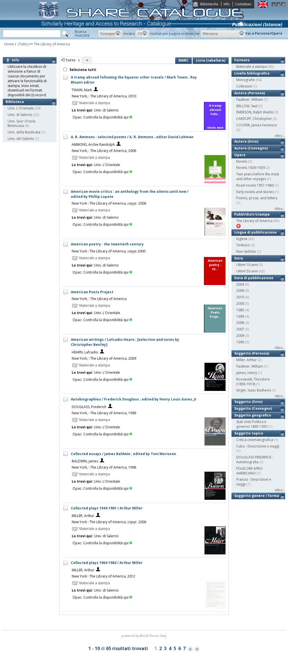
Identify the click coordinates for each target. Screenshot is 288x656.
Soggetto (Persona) (251, 353)
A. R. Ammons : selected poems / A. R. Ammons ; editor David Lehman (132, 137)
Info (227, 4)
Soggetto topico (248, 433)
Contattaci (243, 4)
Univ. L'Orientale (21, 108)
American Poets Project (92, 292)
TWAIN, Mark (82, 90)
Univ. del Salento (21, 138)
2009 (240, 335)
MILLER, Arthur (83, 515)
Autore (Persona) (249, 93)
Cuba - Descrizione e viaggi (257, 446)
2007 (240, 329)
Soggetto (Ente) (248, 401)
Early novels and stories (255, 191)
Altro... (280, 135)
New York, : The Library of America (99, 298)
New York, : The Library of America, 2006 (104, 150)
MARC (183, 60)
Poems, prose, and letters (256, 198)
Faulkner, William (249, 99)
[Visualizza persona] (96, 90)
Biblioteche (209, 4)
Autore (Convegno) (251, 148)
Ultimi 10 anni (247, 264)
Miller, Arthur (246, 359)
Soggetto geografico (252, 415)
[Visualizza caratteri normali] (278, 5)
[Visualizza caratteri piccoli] (274, 5)
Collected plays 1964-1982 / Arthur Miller (107, 562)
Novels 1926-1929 (250, 167)
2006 (240, 290)
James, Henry (246, 372)
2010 (240, 297)
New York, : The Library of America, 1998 (104, 467)
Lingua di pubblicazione (255, 232)
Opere (240, 155)
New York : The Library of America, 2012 (103, 576)
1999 (240, 316)
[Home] (142, 38)
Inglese (242, 238)
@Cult (145, 635)
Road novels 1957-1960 (255, 185)
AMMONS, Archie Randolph (93, 144)
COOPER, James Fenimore (256, 125)
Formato (242, 60)
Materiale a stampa (251, 66)
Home (9, 44)
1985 (240, 310)
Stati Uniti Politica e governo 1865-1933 (251, 424)
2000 (240, 303)
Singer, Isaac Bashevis (253, 390)
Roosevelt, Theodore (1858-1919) (253, 381)
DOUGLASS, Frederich (89, 406)
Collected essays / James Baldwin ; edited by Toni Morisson (123, 453)
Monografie (245, 79)
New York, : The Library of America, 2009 (104, 358)
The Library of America (52, 44)
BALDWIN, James (85, 461)
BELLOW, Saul (247, 106)
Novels (241, 161)
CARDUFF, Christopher (254, 118)
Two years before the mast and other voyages (257, 176)
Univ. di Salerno (20, 114)
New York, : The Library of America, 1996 (104, 413)
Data (238, 258)
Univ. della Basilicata (24, 132)
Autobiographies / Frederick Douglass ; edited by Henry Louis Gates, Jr (134, 399)
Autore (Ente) (246, 141)
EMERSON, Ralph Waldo (254, 112)
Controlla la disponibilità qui (106, 117)
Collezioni (244, 86)
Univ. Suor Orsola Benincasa (21, 123)
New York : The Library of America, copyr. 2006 (109, 203)
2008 (240, 322)
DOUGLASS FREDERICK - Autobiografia (254, 459)
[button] (110, 33)
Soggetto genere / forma (256, 495)
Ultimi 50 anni (247, 271)
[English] (263, 6)
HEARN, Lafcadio (85, 352)
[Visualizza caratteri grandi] (283, 5)
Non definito (246, 251)
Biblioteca (15, 101)
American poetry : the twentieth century (107, 244)
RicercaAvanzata (82, 33)
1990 (240, 342)
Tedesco (243, 245)
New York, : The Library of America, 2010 (104, 96)
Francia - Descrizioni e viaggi (253, 482)
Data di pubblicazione (253, 278)
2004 (240, 284)
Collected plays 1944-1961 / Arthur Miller (107, 508)
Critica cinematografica (254, 439)
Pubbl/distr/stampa (252, 214)
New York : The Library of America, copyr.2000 (108, 251)
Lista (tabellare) (210, 60)
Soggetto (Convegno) (253, 408)
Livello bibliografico (252, 73)
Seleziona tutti (82, 69)
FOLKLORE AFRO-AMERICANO (249, 471)
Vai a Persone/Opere (263, 33)
